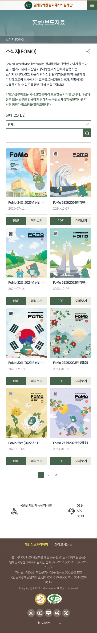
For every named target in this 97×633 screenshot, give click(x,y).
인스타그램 (31, 613)
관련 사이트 (42, 622)
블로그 (49, 613)
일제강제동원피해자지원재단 (48, 5)
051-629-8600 (57, 577)
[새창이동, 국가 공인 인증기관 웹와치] (54, 599)
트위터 (66, 613)
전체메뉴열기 (92, 5)
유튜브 (40, 613)
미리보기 (36, 221)
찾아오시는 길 (63, 545)
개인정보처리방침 (36, 545)
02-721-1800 (61, 562)
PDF (16, 221)
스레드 (57, 613)
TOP (86, 624)
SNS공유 (88, 51)
